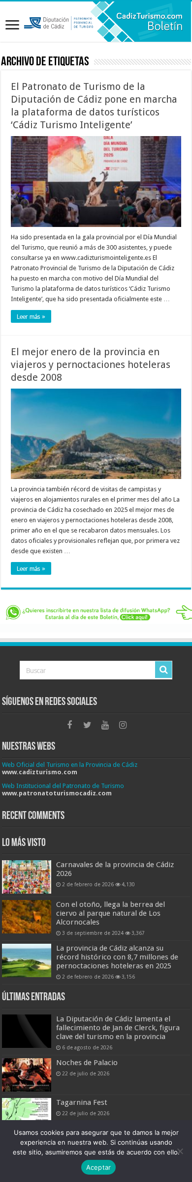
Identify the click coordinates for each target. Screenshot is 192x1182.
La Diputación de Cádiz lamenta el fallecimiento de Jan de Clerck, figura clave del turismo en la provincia (118, 1027)
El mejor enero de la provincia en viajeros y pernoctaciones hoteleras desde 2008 (90, 364)
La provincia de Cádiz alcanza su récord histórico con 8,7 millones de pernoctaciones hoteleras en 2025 (117, 957)
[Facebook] (69, 725)
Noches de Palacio (87, 1062)
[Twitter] (87, 725)
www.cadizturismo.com (39, 772)
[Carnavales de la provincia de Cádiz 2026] (26, 877)
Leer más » (31, 316)
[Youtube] (105, 725)
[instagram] (122, 725)
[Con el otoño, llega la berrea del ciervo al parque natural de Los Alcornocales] (26, 916)
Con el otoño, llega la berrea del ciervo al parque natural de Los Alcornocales (110, 913)
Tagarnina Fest (81, 1102)
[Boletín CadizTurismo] (96, 21)
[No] (180, 1151)
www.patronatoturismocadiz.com (57, 793)
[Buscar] (163, 669)
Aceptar (98, 1167)
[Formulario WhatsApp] (96, 616)
